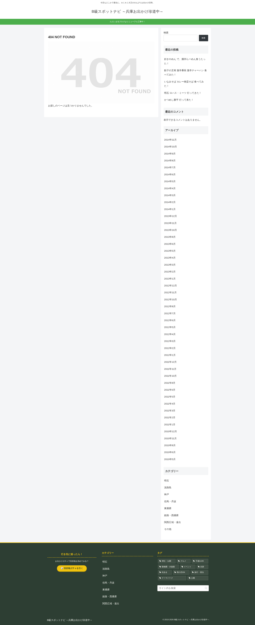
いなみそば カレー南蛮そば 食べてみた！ (184, 83)
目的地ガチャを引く (72, 568)
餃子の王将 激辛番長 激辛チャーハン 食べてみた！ (185, 72)
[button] (206, 588)
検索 (166, 32)
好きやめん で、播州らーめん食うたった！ (184, 61)
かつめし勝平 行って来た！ (179, 100)
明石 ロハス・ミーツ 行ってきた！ (182, 93)
